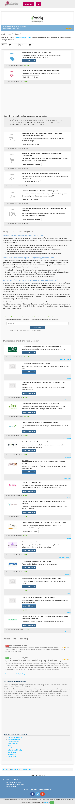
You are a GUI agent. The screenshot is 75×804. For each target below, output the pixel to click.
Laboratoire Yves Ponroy (16, 737)
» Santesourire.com (66, 419)
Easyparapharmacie (14, 739)
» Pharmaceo (67, 631)
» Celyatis (68, 538)
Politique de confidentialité (15, 784)
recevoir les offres (38, 327)
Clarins (10, 746)
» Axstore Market (67, 478)
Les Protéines (12, 748)
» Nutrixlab (68, 378)
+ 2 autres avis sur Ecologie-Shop (14, 674)
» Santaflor (68, 612)
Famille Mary (12, 756)
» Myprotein (68, 574)
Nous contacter (11, 786)
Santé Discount (12, 744)
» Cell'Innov (68, 457)
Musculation (12, 754)
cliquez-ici (46, 802)
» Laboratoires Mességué (65, 359)
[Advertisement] (37, 98)
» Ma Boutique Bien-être (65, 557)
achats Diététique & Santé (23, 38)
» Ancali (69, 593)
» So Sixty (68, 497)
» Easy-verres (68, 400)
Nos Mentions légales (13, 782)
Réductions (28, 4)
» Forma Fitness (67, 438)
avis (31, 44)
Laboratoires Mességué (15, 750)
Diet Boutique (12, 752)
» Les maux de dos (66, 519)
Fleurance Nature (13, 741)
